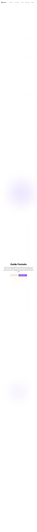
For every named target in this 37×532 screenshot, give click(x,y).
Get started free (22, 275)
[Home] (4, 2)
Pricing (22, 2)
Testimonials (27, 2)
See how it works (14, 275)
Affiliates (32, 2)
